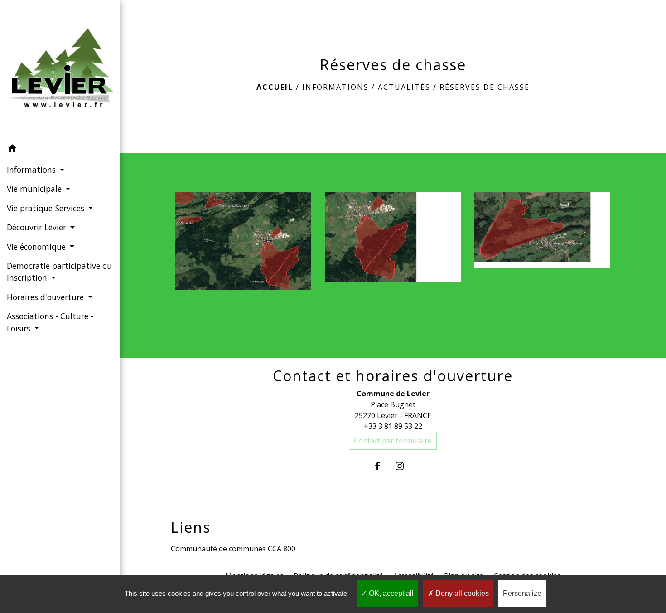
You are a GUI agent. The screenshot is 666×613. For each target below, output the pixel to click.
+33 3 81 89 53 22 (393, 426)
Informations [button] (32, 169)
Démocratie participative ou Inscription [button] (59, 271)
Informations (335, 87)
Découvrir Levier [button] (37, 227)
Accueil (274, 87)
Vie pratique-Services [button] (47, 208)
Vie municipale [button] (35, 188)
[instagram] (404, 466)
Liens (191, 527)
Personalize (522, 593)
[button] (60, 149)
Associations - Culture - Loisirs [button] (50, 322)
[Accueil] (60, 69)
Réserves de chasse (484, 87)
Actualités (404, 87)
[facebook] (382, 466)
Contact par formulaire (393, 441)
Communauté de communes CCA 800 (233, 549)
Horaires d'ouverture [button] (46, 297)
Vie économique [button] (37, 246)
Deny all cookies (461, 593)
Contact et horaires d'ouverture (393, 375)
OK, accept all (390, 593)
